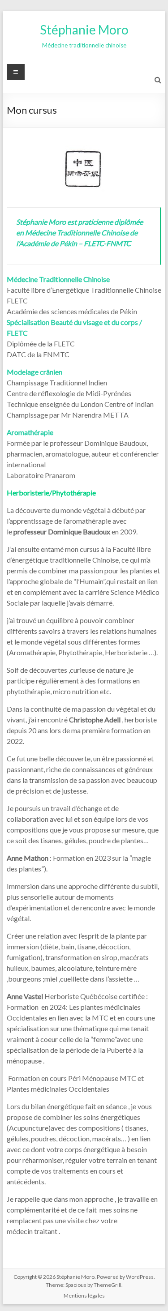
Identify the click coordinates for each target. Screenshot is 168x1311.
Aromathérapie (30, 432)
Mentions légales (84, 1295)
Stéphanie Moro (84, 29)
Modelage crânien (34, 371)
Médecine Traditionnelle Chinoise (58, 279)
